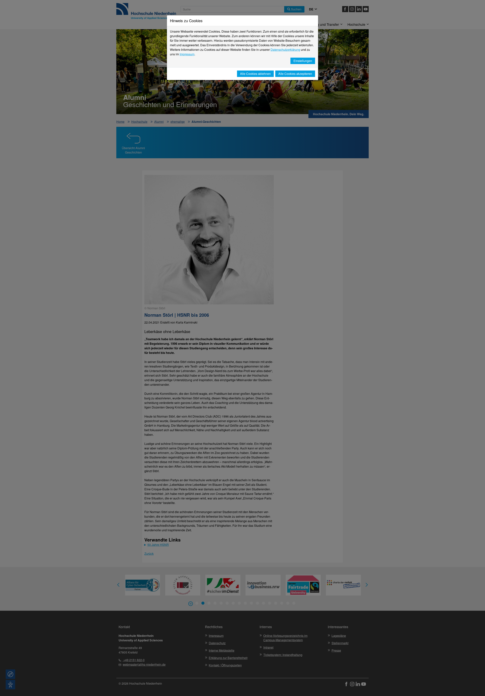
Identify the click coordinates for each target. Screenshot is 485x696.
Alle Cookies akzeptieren (295, 73)
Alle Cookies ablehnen (255, 73)
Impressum (187, 54)
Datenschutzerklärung (285, 49)
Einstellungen (302, 61)
